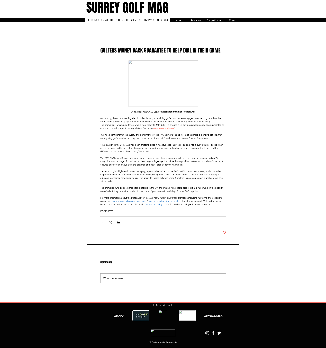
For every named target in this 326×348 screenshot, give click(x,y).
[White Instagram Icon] (207, 333)
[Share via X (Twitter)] (110, 222)
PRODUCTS (106, 211)
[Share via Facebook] (102, 222)
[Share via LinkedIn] (118, 222)
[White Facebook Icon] (213, 333)
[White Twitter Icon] (219, 333)
